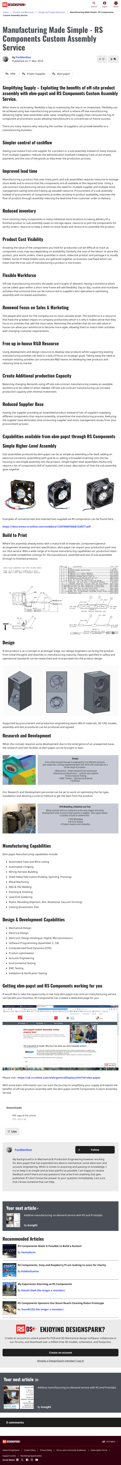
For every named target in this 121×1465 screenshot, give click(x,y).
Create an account (60, 1352)
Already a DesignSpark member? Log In (60, 1360)
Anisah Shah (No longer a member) (43, 1290)
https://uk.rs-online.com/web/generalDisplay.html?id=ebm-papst (59, 1077)
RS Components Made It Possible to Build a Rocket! (50, 1246)
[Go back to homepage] (15, 4)
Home (6, 12)
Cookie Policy (29, 1450)
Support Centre (9, 1455)
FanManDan (23, 57)
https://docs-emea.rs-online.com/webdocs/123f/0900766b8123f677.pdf (47, 526)
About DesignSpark (11, 1450)
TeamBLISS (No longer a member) (42, 1309)
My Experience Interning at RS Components (45, 1284)
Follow (88, 1149)
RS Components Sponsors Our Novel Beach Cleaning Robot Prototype (61, 1303)
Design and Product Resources (51, 12)
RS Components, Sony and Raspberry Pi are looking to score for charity (62, 1265)
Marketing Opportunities (31, 1455)
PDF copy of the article (24, 1115)
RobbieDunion (30, 1271)
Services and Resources (23, 12)
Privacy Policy (46, 1450)
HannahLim (28, 1252)
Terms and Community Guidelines (71, 1450)
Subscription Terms (99, 1450)
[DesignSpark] (12, 1441)
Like (12, 1131)
